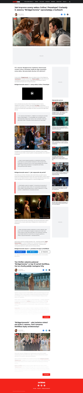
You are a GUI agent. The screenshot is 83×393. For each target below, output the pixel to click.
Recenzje (48, 1)
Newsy (36, 1)
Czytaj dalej (46, 317)
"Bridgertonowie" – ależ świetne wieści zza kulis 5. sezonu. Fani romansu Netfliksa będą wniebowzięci (31, 324)
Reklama (39, 388)
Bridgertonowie (24, 77)
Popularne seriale (28, 1)
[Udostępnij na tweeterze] (64, 14)
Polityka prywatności (46, 388)
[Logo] (16, 1)
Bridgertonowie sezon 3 (27, 254)
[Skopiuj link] (67, 14)
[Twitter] (41, 385)
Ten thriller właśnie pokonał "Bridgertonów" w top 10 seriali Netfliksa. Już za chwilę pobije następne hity (32, 264)
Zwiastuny (58, 1)
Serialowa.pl (16, 4)
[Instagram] (44, 385)
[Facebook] (38, 385)
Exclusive (42, 1)
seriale (46, 254)
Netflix (37, 254)
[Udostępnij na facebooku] (61, 14)
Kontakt (34, 388)
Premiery (53, 1)
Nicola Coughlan (35, 78)
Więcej (64, 1)
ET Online (37, 105)
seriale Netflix (17, 256)
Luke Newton (18, 78)
